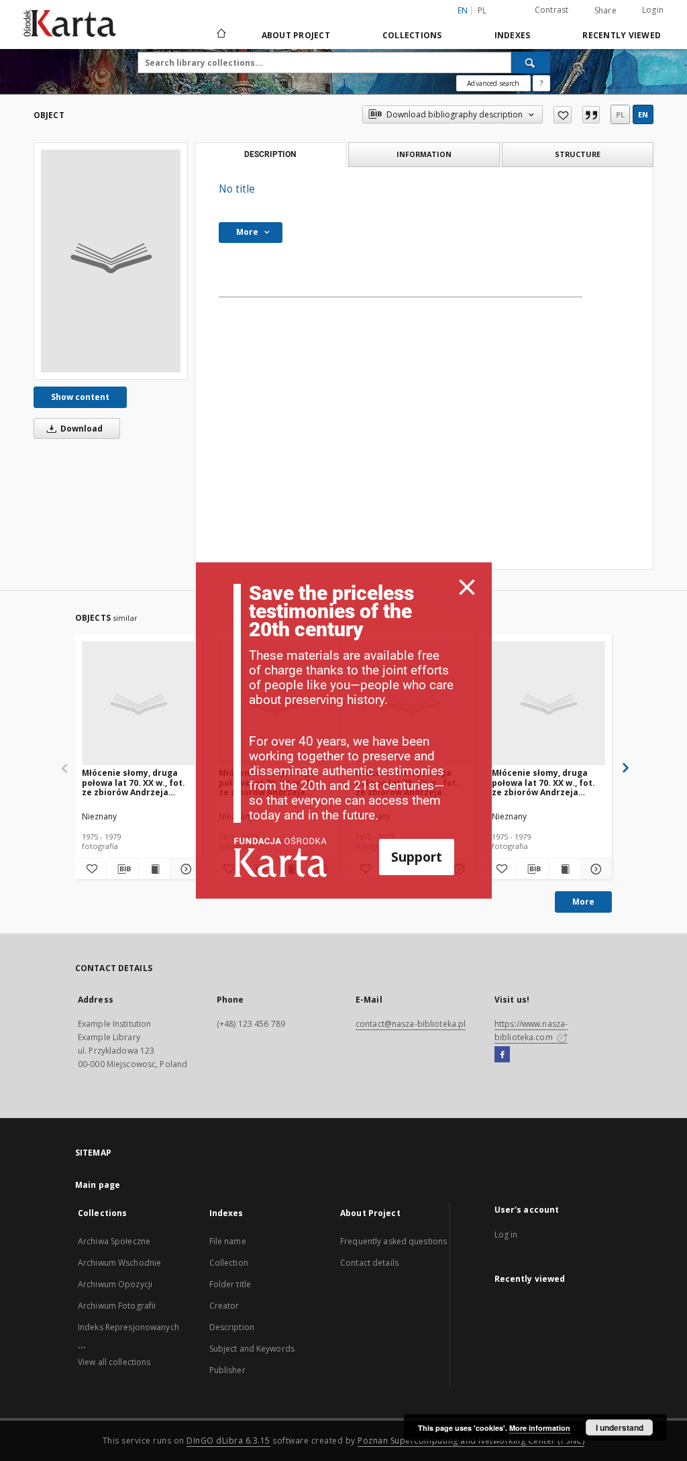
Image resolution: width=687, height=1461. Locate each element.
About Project (296, 35)
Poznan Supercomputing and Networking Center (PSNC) (471, 1440)
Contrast (552, 9)
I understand (619, 1427)
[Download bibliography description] (122, 869)
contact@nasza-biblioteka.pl (411, 1023)
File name (227, 1241)
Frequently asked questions (393, 1241)
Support (416, 857)
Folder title (230, 1284)
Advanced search (493, 83)
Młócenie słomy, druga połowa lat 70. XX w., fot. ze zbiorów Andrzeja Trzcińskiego (133, 782)
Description (231, 1327)
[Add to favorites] (562, 114)
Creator (224, 1305)
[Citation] (591, 114)
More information (539, 1428)
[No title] (110, 261)
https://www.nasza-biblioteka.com (531, 1030)
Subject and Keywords (252, 1348)
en (643, 114)
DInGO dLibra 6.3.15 (228, 1440)
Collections (412, 35)
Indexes (512, 35)
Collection (228, 1262)
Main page (97, 1185)
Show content (80, 397)
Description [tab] (270, 154)
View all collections (114, 1362)
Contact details (369, 1262)
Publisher (227, 1370)
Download (80, 428)
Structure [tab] (577, 154)
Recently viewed (621, 35)
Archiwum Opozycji (115, 1284)
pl (482, 10)
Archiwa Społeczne (114, 1241)
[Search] (530, 62)
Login (653, 9)
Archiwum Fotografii (117, 1305)
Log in (506, 1234)
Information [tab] (424, 154)
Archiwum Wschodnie (119, 1262)
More (583, 901)
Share (605, 10)
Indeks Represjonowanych (128, 1327)
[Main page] (220, 35)
